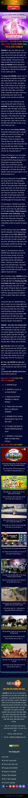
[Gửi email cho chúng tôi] (6, 786)
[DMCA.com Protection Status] (14, 745)
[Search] (25, 2)
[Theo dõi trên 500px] (20, 786)
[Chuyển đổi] (3, 385)
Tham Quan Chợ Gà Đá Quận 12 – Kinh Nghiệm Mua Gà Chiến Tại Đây (14, 604)
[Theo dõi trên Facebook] (3, 786)
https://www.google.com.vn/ (16, 364)
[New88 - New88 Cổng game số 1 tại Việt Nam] (14, 2)
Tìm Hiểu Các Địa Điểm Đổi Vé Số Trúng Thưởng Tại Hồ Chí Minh (14, 575)
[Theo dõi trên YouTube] (13, 786)
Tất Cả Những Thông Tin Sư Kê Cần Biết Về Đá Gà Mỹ (14, 632)
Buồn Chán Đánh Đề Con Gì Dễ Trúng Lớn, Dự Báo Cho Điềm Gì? (14, 520)
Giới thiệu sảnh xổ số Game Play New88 (14, 548)
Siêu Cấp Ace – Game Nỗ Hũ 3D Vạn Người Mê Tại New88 (14, 492)
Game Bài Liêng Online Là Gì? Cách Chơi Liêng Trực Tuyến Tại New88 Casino (14, 464)
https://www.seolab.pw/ (9, 374)
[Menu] (2, 2)
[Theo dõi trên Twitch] (23, 786)
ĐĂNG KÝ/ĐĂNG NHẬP (14, 7)
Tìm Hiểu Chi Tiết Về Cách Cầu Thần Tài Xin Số (14, 660)
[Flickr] (17, 786)
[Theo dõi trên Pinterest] (10, 786)
